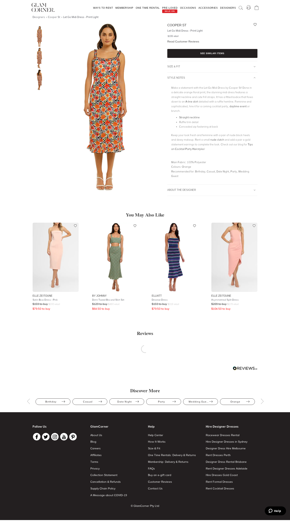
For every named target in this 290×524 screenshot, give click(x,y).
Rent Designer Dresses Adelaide (226, 468)
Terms (94, 462)
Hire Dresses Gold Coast (222, 475)
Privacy (95, 468)
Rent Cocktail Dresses (220, 488)
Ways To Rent (103, 7)
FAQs (151, 468)
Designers (228, 7)
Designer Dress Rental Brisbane (226, 462)
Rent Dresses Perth (218, 455)
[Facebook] (36, 436)
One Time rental (148, 7)
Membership (124, 7)
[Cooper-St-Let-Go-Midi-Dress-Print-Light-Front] (38, 36)
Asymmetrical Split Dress (225, 299)
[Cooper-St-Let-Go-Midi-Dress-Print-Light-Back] (38, 80)
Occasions (188, 7)
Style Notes (176, 77)
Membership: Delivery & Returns (168, 462)
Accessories (208, 7)
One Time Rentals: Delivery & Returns (172, 455)
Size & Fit (173, 66)
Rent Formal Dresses (219, 482)
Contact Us (155, 488)
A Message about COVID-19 (108, 495)
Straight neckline (189, 117)
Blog (93, 441)
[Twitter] (46, 436)
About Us (96, 435)
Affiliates (96, 455)
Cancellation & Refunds (105, 482)
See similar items (212, 53)
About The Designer (181, 189)
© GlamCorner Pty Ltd (145, 506)
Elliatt (157, 295)
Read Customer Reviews (183, 41)
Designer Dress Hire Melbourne (226, 448)
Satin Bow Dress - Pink (45, 299)
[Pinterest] (73, 436)
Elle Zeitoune (42, 295)
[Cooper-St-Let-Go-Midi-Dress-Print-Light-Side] (38, 58)
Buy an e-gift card (159, 475)
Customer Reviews (160, 482)
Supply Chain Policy (102, 488)
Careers (95, 448)
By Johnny (99, 295)
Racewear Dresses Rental (222, 435)
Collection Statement (103, 475)
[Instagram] (55, 436)
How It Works (157, 441)
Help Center (155, 435)
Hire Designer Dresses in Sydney (226, 441)
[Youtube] (64, 436)
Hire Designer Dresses (222, 426)
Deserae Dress (160, 299)
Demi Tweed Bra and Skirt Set (108, 299)
